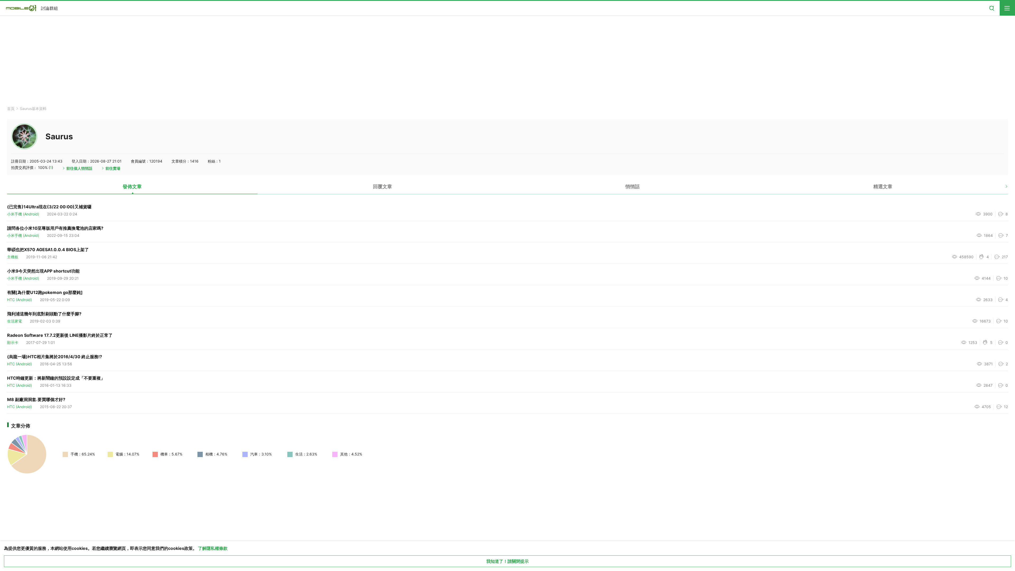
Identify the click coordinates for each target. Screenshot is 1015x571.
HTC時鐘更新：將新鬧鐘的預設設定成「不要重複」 (56, 378)
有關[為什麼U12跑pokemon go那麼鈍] (45, 292)
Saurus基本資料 (33, 108)
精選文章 (882, 186)
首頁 (11, 108)
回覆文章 (382, 186)
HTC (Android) (19, 299)
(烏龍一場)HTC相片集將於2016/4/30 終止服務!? (54, 356)
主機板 (12, 257)
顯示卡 (12, 342)
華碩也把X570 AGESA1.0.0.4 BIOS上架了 (48, 249)
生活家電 (14, 321)
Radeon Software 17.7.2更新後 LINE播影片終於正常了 (60, 335)
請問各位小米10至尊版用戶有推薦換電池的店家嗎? (55, 228)
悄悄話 (632, 186)
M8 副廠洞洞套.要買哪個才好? (36, 399)
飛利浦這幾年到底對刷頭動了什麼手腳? (44, 313)
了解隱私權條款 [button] (213, 548)
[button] (1002, 188)
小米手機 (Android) (23, 214)
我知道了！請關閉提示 (507, 561)
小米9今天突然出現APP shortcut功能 (43, 271)
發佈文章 (132, 186)
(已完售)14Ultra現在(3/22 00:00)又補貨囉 (49, 206)
